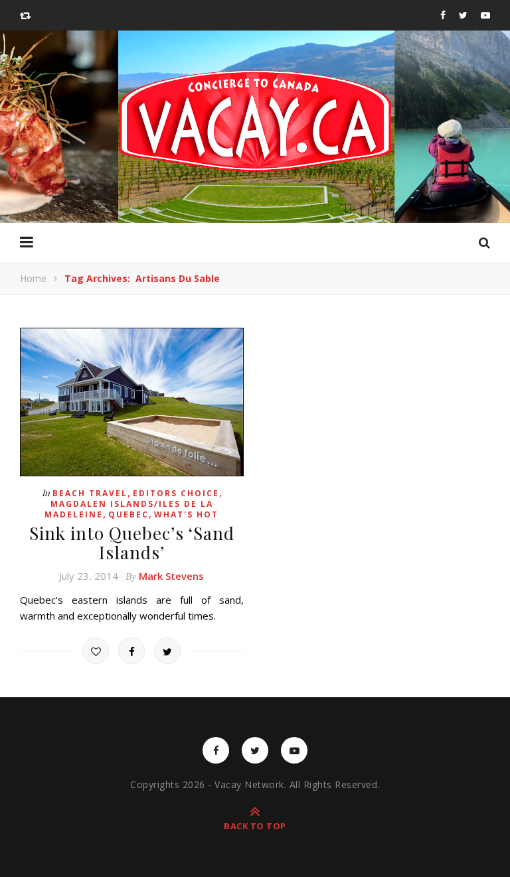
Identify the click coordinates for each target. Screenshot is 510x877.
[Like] (95, 651)
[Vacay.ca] (255, 121)
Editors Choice (176, 493)
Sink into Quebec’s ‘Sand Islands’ (131, 542)
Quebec (128, 514)
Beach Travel (90, 493)
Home (33, 278)
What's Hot (186, 514)
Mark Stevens (171, 575)
